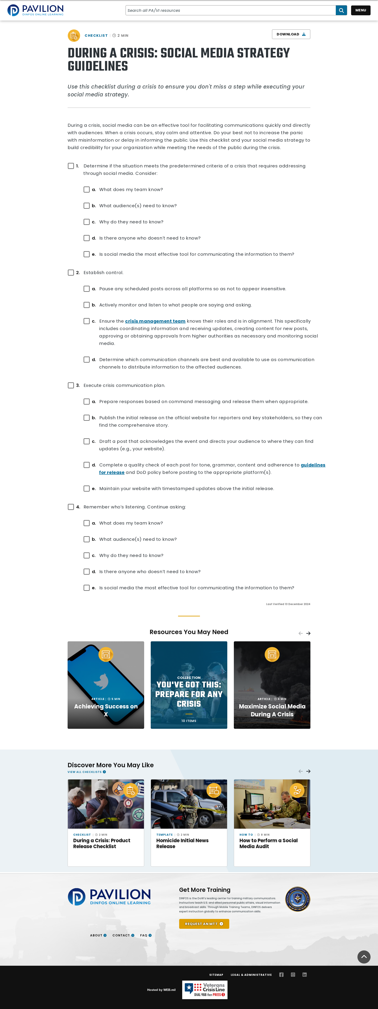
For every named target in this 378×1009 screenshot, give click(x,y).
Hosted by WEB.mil (161, 990)
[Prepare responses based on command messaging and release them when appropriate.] (95, 401)
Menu (360, 10)
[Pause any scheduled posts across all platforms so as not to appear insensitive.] (95, 288)
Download (288, 34)
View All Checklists (85, 772)
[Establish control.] (79, 272)
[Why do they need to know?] (95, 222)
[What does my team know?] (95, 189)
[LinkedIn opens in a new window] (305, 974)
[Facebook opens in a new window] (281, 974)
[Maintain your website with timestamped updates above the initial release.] (95, 488)
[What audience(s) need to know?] (95, 205)
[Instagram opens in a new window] (293, 974)
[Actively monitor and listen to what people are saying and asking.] (95, 305)
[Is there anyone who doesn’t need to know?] (95, 238)
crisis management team (155, 321)
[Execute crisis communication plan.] (79, 385)
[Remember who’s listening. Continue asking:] (79, 507)
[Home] (35, 10)
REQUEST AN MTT (201, 923)
